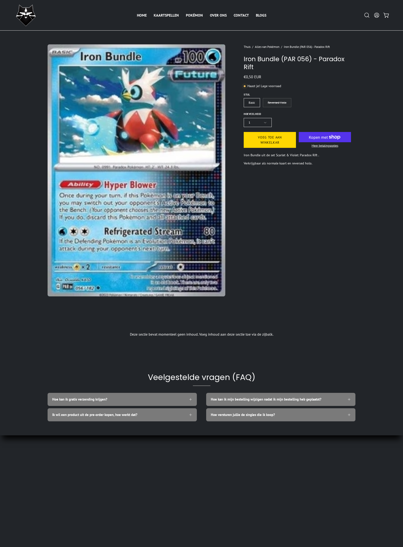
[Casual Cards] (25, 15)
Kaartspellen (57, 468)
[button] (166, 15)
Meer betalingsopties (325, 146)
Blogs (52, 498)
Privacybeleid (121, 490)
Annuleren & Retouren (128, 498)
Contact (53, 490)
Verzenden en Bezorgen (129, 468)
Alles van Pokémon (267, 47)
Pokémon (54, 476)
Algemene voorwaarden (128, 461)
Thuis (247, 47)
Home (52, 461)
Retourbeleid (120, 476)
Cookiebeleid (120, 483)
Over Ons (54, 483)
